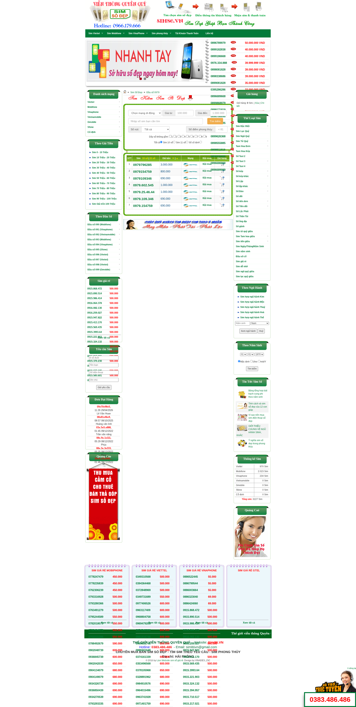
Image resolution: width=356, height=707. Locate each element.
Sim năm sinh (243, 251)
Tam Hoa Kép (243, 151)
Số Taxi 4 (240, 166)
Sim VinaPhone (135, 33)
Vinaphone (93, 112)
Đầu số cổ (241, 256)
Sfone (91, 127)
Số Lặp (239, 181)
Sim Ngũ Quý (243, 136)
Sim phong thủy (158, 33)
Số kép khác (242, 176)
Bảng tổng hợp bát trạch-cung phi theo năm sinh (257, 393)
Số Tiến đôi (241, 206)
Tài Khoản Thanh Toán (186, 33)
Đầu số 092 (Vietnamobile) (101, 234)
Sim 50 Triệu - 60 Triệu (103, 178)
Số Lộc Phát (242, 211)
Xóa (257, 103)
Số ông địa (241, 221)
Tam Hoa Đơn (243, 146)
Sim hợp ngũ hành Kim (252, 296)
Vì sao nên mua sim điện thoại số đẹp (257, 418)
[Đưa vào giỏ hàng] (222, 178)
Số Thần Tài (242, 216)
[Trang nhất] (124, 92)
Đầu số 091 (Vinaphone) (100, 229)
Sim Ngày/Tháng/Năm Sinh (250, 246)
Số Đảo (239, 191)
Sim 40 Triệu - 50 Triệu (103, 173)
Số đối (239, 196)
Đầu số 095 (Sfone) (98, 249)
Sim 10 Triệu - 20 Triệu (103, 157)
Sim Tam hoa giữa (245, 236)
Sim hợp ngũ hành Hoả (252, 312)
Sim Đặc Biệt (243, 126)
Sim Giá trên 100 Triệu (103, 204)
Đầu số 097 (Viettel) (98, 259)
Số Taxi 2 (240, 156)
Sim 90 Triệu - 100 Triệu (104, 198)
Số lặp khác (242, 186)
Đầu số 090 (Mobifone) (99, 224)
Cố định (91, 132)
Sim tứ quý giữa (244, 231)
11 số (152, 158)
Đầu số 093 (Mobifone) (99, 239)
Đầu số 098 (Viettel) (98, 264)
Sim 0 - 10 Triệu (100, 152)
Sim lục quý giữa (244, 276)
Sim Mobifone (113, 33)
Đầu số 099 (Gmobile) (99, 269)
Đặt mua (207, 164)
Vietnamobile (94, 117)
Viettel (91, 102)
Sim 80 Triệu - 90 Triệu (103, 193)
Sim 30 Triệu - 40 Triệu (103, 167)
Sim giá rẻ (241, 261)
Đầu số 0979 (152, 92)
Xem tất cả (104, 337)
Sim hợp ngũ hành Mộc (252, 302)
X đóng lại (351, 668)
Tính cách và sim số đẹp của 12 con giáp (257, 406)
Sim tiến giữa (243, 241)
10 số (145, 158)
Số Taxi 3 (240, 161)
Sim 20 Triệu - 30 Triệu (103, 162)
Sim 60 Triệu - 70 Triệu (103, 183)
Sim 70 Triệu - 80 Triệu (103, 188)
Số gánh (240, 226)
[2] (145, 61)
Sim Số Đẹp (136, 92)
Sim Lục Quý (242, 131)
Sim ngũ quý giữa (245, 271)
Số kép (239, 171)
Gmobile (92, 122)
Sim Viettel (93, 33)
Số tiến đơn (242, 201)
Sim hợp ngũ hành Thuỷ (252, 307)
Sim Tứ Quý (242, 141)
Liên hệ (209, 33)
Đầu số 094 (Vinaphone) (100, 244)
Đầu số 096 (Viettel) (98, 254)
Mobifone (92, 107)
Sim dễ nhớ (242, 266)
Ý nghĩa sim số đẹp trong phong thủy (256, 443)
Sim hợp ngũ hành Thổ (252, 317)
